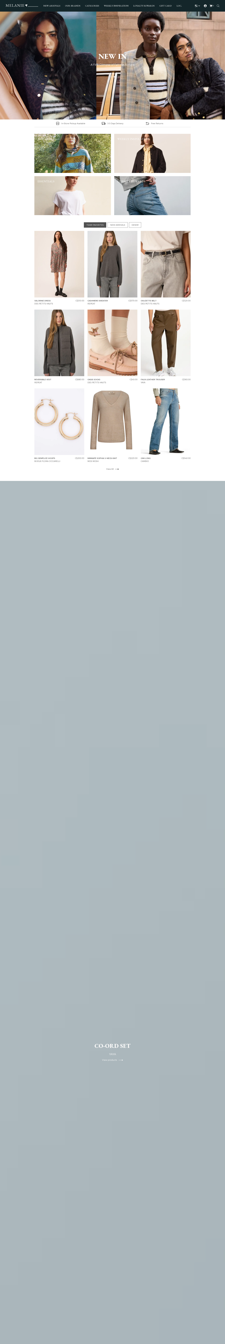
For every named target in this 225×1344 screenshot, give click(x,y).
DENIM (135, 225)
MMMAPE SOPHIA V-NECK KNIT (102, 458)
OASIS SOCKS (94, 379)
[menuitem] (51, 5)
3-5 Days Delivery (115, 123)
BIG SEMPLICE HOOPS (44, 458)
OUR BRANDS (72, 5)
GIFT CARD (165, 5)
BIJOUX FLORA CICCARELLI (47, 461)
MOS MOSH (93, 461)
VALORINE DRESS (42, 301)
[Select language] (198, 5)
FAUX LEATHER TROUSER (153, 379)
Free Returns (157, 123)
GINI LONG (146, 458)
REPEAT (91, 304)
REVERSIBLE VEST (42, 379)
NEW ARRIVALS (51, 5)
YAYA (143, 382)
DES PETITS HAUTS (43, 304)
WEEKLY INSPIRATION (116, 5)
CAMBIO (145, 461)
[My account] (205, 5)
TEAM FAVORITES (95, 225)
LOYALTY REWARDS (144, 5)
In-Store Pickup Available (73, 123)
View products (110, 1060)
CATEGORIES (92, 5)
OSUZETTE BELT (149, 301)
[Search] (218, 6)
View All (110, 469)
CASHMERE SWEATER (98, 301)
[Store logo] (22, 5)
